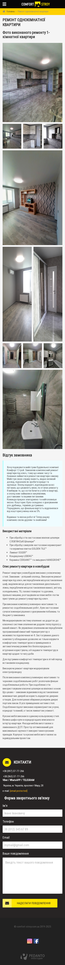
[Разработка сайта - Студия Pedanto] (32, 957)
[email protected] (18, 790)
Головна (11, 11)
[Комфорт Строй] (35, 4)
